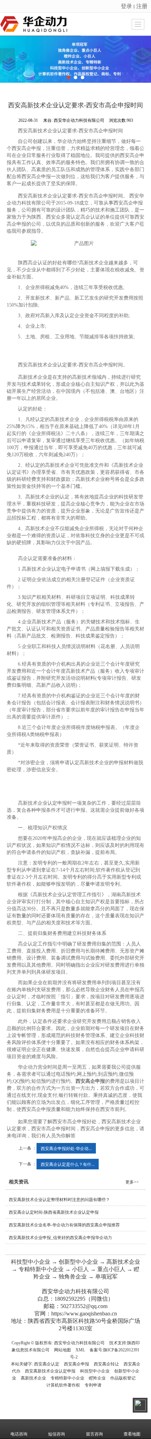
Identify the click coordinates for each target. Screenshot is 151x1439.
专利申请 (93, 1385)
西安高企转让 (106, 1364)
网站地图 (62, 1349)
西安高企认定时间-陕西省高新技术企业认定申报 (54, 1212)
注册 (141, 6)
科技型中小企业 (95, 1371)
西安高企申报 (76, 1364)
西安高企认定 (46, 1364)
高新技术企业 (33, 1378)
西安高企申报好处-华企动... (66, 1148)
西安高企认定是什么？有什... (67, 1164)
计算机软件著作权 (63, 1385)
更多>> (132, 1182)
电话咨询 (19, 1434)
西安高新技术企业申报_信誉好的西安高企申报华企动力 (60, 1237)
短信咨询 (56, 1434)
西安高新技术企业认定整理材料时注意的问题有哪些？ (59, 1199)
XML (80, 1349)
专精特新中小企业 (67, 1378)
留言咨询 (94, 1434)
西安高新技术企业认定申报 (50, 1371)
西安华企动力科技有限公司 (79, 1342)
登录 (126, 6)
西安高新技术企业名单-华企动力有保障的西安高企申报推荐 (64, 1225)
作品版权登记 (123, 1378)
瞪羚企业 (97, 1378)
